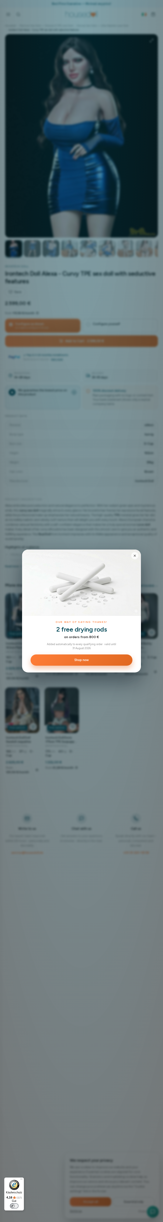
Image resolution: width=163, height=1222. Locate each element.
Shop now (81, 660)
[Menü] (21, 1180)
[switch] (14, 1205)
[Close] (134, 555)
